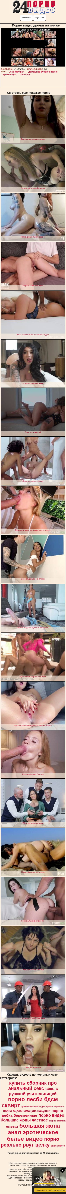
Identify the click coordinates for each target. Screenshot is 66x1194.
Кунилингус (9, 74)
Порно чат (39, 18)
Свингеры (25, 74)
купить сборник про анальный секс (32, 1085)
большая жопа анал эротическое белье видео (33, 1132)
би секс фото (58, 1146)
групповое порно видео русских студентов (42, 1107)
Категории (26, 18)
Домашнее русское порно (43, 71)
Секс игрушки (16, 71)
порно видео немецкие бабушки (26, 1111)
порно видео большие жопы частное (32, 1117)
